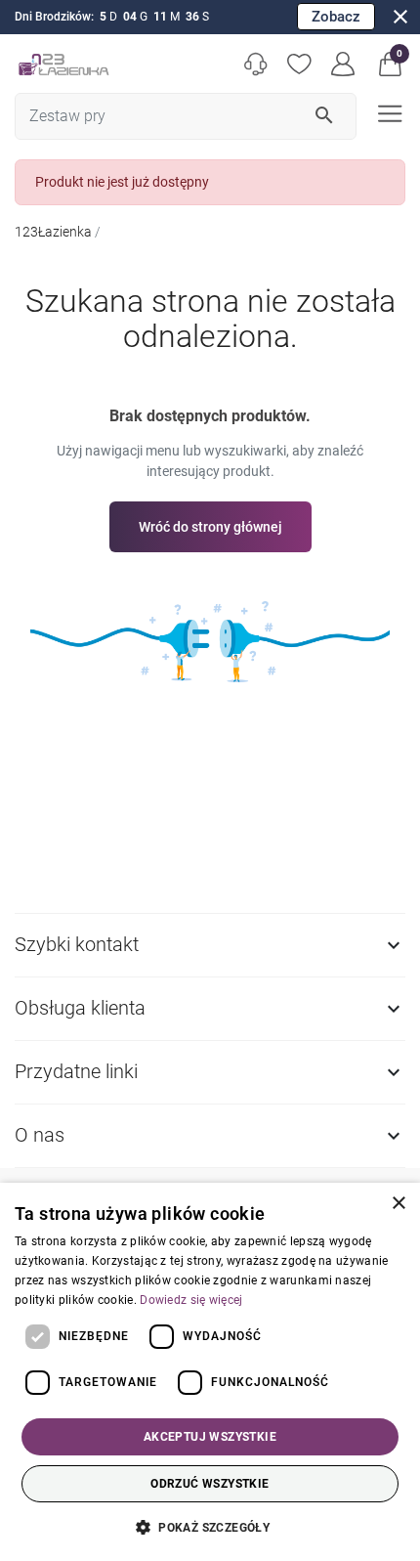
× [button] (398, 1203)
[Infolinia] (255, 64)
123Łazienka (53, 231)
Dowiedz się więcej (191, 1300)
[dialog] (210, 1372)
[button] (390, 64)
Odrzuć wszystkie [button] (209, 1484)
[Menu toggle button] (388, 112)
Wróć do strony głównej (210, 527)
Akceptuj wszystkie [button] (210, 1437)
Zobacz (336, 16)
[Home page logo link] (63, 64)
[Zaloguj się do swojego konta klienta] (343, 64)
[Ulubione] (299, 64)
